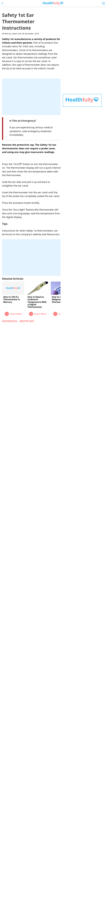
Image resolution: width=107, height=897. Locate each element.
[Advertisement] (31, 97)
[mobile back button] (3, 3)
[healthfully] (53, 3)
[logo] (82, 100)
